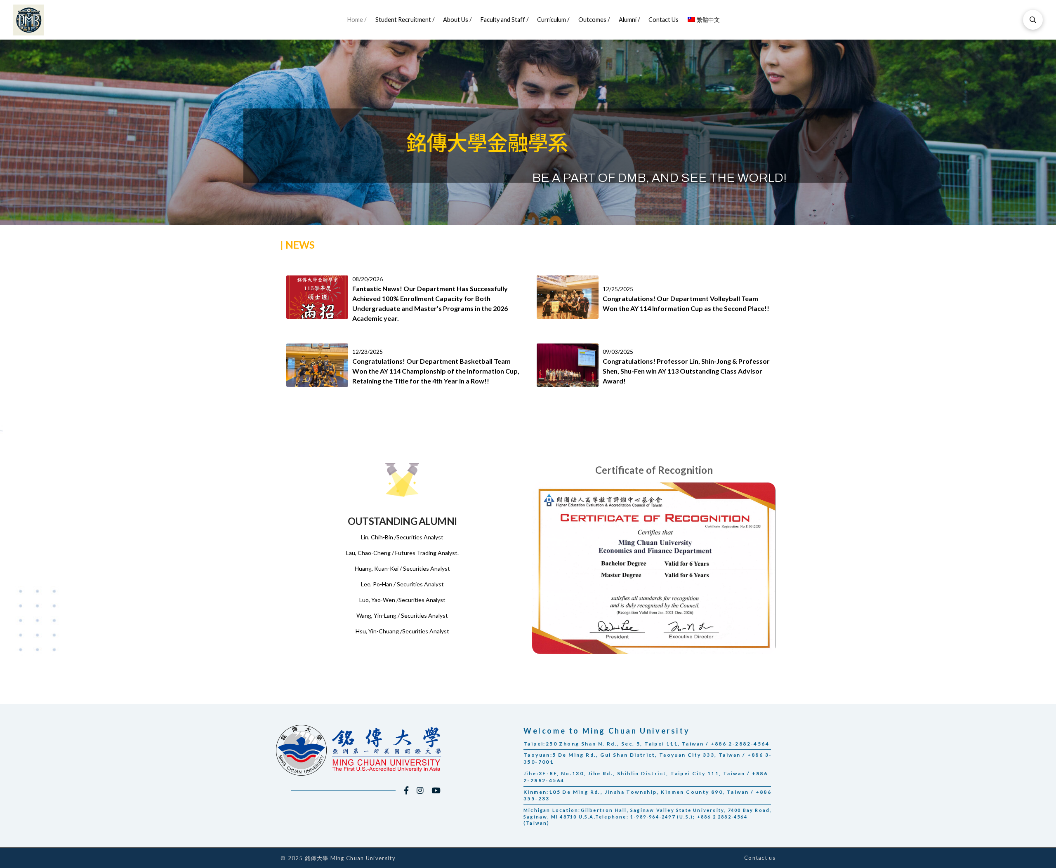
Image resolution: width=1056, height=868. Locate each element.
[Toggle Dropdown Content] (1033, 20)
